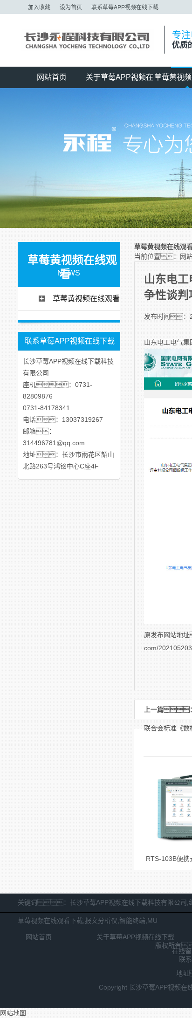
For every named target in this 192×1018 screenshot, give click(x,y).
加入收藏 (39, 7)
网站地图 (13, 1013)
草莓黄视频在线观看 (86, 299)
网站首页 (52, 77)
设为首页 (71, 7)
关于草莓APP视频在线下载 (119, 80)
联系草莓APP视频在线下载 (124, 7)
